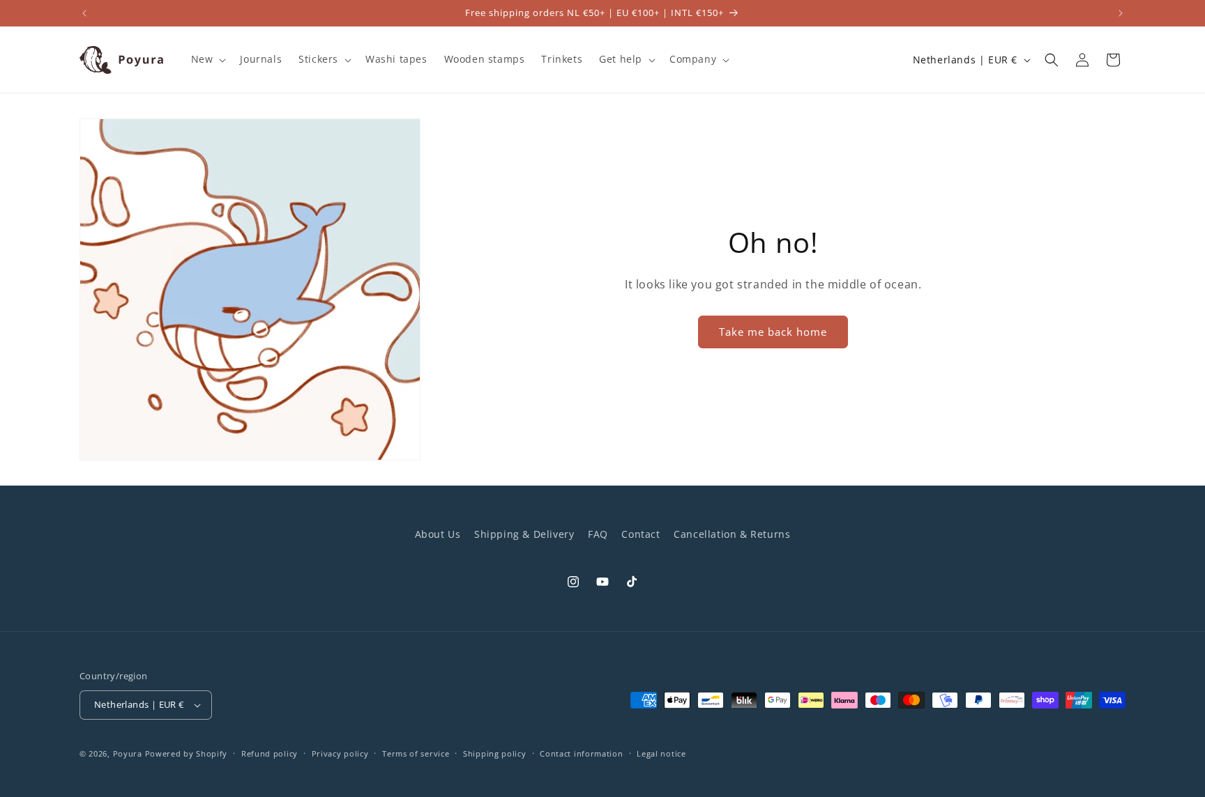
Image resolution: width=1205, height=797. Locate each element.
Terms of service (415, 753)
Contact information (581, 753)
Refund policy (269, 753)
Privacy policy (340, 753)
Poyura (127, 753)
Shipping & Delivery (524, 534)
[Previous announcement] (84, 13)
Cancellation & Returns (732, 534)
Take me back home (773, 332)
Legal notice (661, 753)
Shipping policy (494, 753)
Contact (640, 534)
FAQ (598, 534)
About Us (438, 534)
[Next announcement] (1120, 13)
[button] (207, 59)
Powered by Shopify (186, 753)
